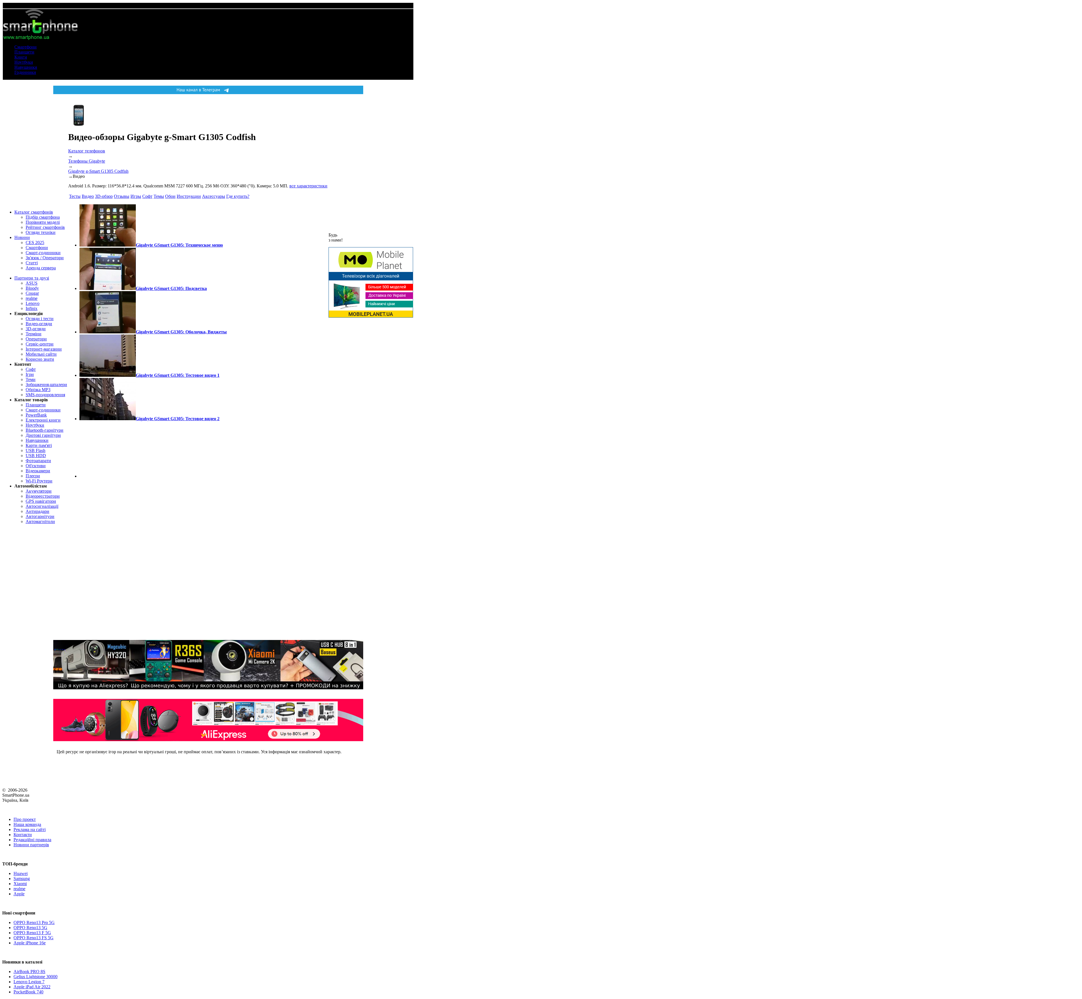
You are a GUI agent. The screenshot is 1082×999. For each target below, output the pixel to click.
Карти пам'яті (39, 445)
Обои (170, 196)
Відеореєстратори (43, 496)
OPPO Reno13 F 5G (32, 932)
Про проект (25, 819)
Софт (31, 369)
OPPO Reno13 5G (30, 927)
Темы (159, 196)
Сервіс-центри (40, 344)
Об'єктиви (36, 465)
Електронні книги (43, 420)
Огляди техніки (41, 232)
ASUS (31, 283)
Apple (19, 893)
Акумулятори (39, 491)
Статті (32, 262)
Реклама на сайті (30, 829)
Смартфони (25, 47)
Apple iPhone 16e (30, 942)
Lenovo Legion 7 (29, 981)
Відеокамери (38, 470)
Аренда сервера (41, 267)
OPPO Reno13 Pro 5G (34, 922)
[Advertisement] (107, 449)
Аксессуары (213, 196)
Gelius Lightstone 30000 (35, 976)
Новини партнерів (31, 844)
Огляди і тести (40, 318)
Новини (22, 237)
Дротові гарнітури (43, 435)
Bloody (32, 288)
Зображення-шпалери (46, 384)
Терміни (33, 333)
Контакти (23, 834)
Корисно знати (40, 359)
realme (31, 298)
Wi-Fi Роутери (39, 481)
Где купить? (237, 196)
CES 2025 (35, 242)
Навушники (25, 67)
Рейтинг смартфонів (45, 227)
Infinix (31, 308)
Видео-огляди (39, 323)
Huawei (21, 873)
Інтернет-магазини (44, 349)
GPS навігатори (41, 501)
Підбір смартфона (43, 217)
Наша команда (27, 824)
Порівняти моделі (43, 222)
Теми (31, 379)
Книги (20, 57)
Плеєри (33, 475)
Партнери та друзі (31, 278)
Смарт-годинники (43, 252)
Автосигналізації (42, 506)
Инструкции (189, 196)
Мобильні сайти (41, 354)
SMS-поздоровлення (45, 394)
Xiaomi (20, 883)
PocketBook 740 (28, 991)
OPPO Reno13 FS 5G (34, 937)
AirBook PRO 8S (29, 971)
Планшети (24, 52)
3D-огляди (36, 328)
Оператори (36, 338)
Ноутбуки (23, 62)
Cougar (32, 293)
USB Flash (35, 450)
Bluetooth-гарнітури (44, 430)
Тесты (75, 196)
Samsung (22, 878)
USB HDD (36, 455)
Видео (88, 196)
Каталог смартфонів (33, 212)
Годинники (25, 72)
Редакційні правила (32, 839)
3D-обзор (104, 196)
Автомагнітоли (40, 521)
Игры (135, 196)
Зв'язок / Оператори (45, 257)
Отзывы (121, 196)
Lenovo (32, 303)
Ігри (30, 374)
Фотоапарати (38, 460)
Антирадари (37, 511)
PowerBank (36, 415)
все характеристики (308, 185)
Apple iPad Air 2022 (32, 986)
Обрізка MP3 (38, 389)
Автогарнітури (40, 516)
